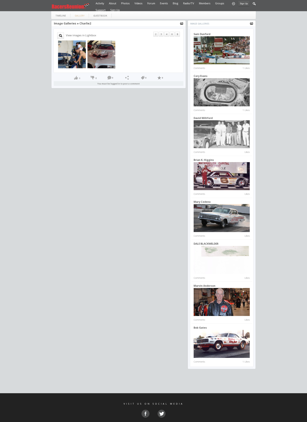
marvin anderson (204, 286)
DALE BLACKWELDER (206, 243)
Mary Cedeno (202, 202)
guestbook (100, 15)
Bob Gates (200, 327)
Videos (138, 3)
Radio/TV (188, 3)
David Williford (203, 118)
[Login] (233, 3)
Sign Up (244, 3)
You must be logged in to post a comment (118, 83)
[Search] (254, 3)
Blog (175, 3)
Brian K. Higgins (204, 160)
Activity (100, 3)
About (112, 3)
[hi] (72, 54)
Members (204, 3)
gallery (79, 15)
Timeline (60, 15)
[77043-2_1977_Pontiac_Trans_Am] (101, 54)
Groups (219, 3)
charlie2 (85, 23)
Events (164, 3)
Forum (151, 3)
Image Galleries (65, 23)
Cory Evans (200, 76)
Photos (125, 3)
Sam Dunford (202, 34)
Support (101, 10)
